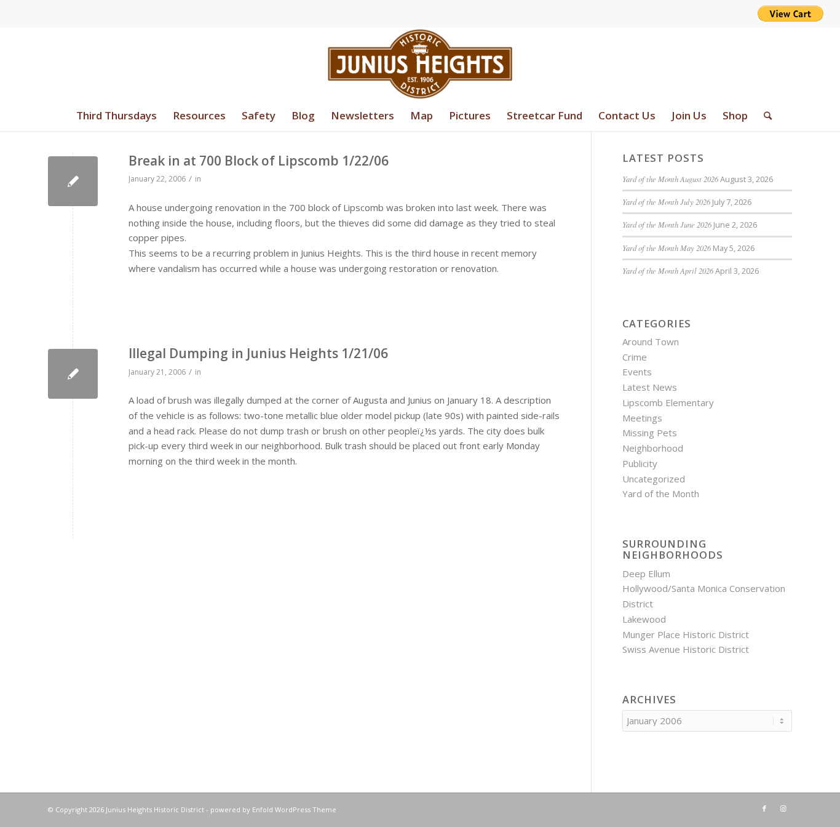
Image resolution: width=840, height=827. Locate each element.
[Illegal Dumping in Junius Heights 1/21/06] (73, 374)
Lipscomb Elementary (668, 402)
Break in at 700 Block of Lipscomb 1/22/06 (259, 160)
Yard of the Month (660, 493)
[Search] (764, 115)
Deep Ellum (646, 573)
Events (637, 372)
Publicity (639, 463)
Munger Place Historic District (685, 634)
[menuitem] (116, 115)
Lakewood (644, 619)
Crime (634, 357)
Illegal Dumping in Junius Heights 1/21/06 (258, 353)
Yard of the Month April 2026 (667, 270)
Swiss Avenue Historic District (685, 649)
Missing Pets (649, 432)
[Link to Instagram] (783, 808)
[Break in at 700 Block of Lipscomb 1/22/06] (73, 181)
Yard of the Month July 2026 (666, 201)
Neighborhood (652, 448)
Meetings (642, 418)
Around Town (650, 341)
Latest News (649, 387)
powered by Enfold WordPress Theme (273, 809)
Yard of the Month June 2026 (666, 224)
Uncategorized (653, 479)
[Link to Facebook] (764, 808)
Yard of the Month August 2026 (670, 179)
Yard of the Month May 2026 (666, 247)
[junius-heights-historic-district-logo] (420, 64)
